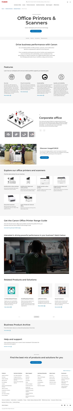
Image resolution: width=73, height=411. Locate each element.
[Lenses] (25, 5)
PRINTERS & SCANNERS (36, 14)
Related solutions (44, 38)
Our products (37, 38)
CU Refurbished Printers (10, 298)
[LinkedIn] (64, 405)
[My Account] (67, 2)
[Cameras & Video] (21, 5)
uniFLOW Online (42, 298)
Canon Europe (5, 405)
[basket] (70, 2)
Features (32, 38)
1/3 (39, 114)
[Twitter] (67, 405)
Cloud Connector (59, 298)
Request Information (36, 362)
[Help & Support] (52, 5)
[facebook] (61, 405)
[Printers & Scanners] (35, 5)
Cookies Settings (16, 402)
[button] (19, 316)
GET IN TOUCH (36, 354)
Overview (27, 38)
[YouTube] (70, 405)
